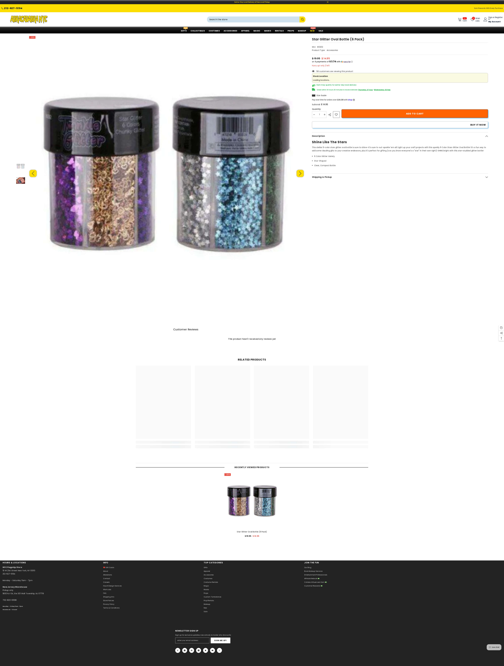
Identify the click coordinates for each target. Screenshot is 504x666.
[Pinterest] (191, 650)
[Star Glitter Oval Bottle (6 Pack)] (252, 500)
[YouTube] (212, 650)
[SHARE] (330, 115)
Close (328, 2)
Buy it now (478, 124)
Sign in (490, 18)
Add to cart (415, 113)
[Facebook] (177, 650)
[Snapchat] (205, 650)
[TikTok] (198, 650)
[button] (33, 173)
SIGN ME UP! (220, 640)
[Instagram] (184, 650)
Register (499, 17)
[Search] (256, 19)
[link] (336, 114)
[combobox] (253, 19)
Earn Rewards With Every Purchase (488, 8)
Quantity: (316, 109)
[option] (166, 173)
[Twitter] (219, 650)
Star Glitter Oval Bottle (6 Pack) (252, 531)
